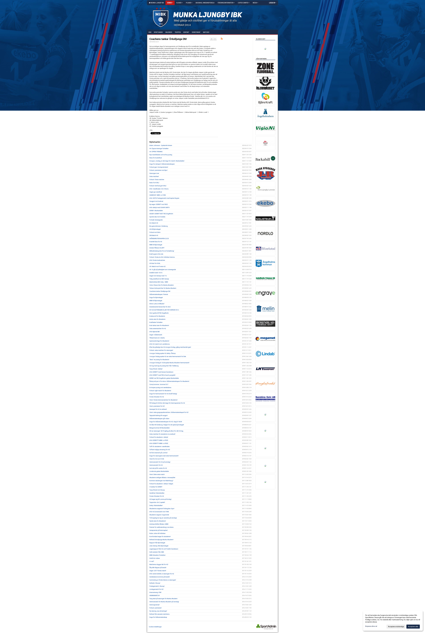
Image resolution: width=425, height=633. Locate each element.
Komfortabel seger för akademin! (160, 536)
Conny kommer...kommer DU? (158, 384)
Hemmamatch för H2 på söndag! (159, 462)
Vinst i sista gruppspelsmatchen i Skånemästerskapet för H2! (168, 412)
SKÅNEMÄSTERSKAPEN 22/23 (159, 238)
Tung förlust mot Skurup (157, 490)
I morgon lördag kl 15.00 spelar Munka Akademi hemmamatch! (169, 363)
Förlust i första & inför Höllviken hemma (162, 257)
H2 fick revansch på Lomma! (158, 453)
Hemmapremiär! (154, 605)
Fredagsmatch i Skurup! (157, 586)
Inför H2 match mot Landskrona (159, 344)
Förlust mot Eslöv (154, 232)
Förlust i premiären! (155, 608)
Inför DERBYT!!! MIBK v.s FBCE (158, 440)
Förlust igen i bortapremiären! (158, 167)
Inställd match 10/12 (155, 272)
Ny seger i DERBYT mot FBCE (158, 204)
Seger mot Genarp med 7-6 (158, 276)
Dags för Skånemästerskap (158, 617)
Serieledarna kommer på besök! (159, 577)
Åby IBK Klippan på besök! (157, 567)
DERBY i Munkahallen (156, 210)
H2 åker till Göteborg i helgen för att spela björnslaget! (166, 425)
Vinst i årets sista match (157, 474)
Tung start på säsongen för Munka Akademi (163, 598)
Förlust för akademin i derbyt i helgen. (161, 484)
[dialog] (393, 621)
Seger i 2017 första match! (157, 570)
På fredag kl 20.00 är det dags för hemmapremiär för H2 (167, 403)
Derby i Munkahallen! (156, 505)
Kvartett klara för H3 (155, 241)
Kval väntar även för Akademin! (159, 325)
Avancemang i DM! (155, 592)
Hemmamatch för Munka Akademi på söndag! (164, 602)
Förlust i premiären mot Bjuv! (158, 170)
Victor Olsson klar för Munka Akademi (161, 285)
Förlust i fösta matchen (156, 179)
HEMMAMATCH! (154, 595)
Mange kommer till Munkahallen (159, 428)
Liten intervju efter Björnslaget (158, 546)
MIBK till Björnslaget (155, 245)
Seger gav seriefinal (155, 192)
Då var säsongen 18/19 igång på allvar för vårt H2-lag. (166, 431)
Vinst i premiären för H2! (157, 406)
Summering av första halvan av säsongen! (162, 580)
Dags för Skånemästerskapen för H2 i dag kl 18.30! (165, 421)
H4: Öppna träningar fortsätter (158, 148)
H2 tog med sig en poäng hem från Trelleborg (164, 366)
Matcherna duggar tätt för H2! (158, 564)
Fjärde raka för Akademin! (157, 521)
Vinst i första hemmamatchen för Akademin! (163, 400)
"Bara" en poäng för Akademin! (159, 359)
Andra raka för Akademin (157, 319)
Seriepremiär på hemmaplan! (158, 530)
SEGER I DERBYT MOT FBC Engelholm (161, 214)
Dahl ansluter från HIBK (156, 552)
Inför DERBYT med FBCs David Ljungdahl (162, 375)
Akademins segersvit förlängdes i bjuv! (161, 508)
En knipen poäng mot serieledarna (160, 387)
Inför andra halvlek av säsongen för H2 (161, 574)
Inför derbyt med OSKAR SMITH (159, 207)
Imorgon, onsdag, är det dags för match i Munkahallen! (166, 161)
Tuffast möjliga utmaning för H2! (159, 449)
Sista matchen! (154, 176)
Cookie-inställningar (155, 627)
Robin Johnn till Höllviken (157, 533)
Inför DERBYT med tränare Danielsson (161, 372)
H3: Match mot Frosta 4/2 (157, 266)
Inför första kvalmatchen (157, 260)
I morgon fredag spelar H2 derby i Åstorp (162, 353)
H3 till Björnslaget (155, 229)
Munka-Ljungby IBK (157, 3)
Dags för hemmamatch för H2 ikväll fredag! (163, 394)
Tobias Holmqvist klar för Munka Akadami (162, 288)
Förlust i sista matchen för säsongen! (161, 350)
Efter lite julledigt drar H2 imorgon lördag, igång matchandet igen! (170, 347)
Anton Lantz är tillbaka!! (156, 304)
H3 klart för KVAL (154, 263)
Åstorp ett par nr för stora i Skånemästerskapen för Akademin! (169, 381)
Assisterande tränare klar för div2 (160, 307)
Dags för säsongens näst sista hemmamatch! (164, 456)
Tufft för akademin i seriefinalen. (159, 446)
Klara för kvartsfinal (155, 158)
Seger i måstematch (155, 335)
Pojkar (188, 3)
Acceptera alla (413, 626)
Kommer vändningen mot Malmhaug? (161, 480)
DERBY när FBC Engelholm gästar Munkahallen (164, 378)
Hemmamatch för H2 (156, 465)
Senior (169, 3)
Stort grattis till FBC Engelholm (159, 313)
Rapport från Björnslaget (157, 543)
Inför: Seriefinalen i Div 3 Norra (158, 189)
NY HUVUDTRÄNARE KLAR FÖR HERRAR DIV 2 (164, 310)
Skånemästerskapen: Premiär (158, 294)
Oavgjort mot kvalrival (156, 201)
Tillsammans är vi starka (157, 338)
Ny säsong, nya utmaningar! (158, 611)
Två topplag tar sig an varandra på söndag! (163, 518)
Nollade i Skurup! (154, 583)
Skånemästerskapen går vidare (159, 418)
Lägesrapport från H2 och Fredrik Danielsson (163, 549)
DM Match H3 (153, 235)
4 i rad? (151, 561)
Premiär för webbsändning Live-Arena (161, 527)
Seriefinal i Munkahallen (156, 493)
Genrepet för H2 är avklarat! (158, 409)
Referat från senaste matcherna (159, 614)
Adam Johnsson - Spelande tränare (160, 145)
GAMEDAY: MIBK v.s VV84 (157, 195)
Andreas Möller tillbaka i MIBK (158, 524)
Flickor (178, 3)
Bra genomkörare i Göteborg (158, 226)
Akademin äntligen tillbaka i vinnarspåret (162, 477)
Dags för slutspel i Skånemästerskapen (162, 164)
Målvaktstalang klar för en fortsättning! (161, 251)
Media (255, 3)
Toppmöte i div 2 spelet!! (157, 502)
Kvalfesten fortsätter (155, 322)
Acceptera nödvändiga (396, 626)
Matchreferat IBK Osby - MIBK (158, 282)
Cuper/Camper (243, 3)
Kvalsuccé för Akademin (157, 316)
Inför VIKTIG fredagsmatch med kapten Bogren (164, 198)
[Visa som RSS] (222, 39)
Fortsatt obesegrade (156, 220)
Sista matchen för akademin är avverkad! (162, 434)
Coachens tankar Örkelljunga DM (168, 39)
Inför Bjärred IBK (154, 331)
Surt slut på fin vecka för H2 (158, 468)
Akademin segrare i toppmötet (159, 515)
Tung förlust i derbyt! (155, 369)
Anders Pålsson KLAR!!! (156, 248)
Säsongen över (154, 173)
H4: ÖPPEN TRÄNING (155, 151)
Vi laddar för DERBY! (155, 487)
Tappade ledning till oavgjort (158, 415)
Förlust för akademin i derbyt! (158, 437)
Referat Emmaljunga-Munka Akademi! (161, 539)
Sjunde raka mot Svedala (157, 217)
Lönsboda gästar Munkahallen (159, 471)
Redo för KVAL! (154, 182)
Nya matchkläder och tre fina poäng (160, 155)
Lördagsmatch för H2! (156, 589)
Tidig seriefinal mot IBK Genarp (159, 279)
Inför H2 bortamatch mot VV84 (159, 511)
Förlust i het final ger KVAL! (157, 186)
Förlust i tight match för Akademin (160, 390)
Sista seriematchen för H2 (157, 328)
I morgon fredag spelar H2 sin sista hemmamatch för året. (167, 356)
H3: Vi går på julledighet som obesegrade (162, 269)
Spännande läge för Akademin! (159, 341)
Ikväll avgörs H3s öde (156, 254)
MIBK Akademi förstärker (157, 555)
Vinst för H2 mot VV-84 (156, 459)
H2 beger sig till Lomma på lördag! (160, 499)
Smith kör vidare (154, 558)
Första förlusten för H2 (156, 397)
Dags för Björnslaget (156, 297)
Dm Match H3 (153, 223)
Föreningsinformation (225, 3)
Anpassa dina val (371, 626)
